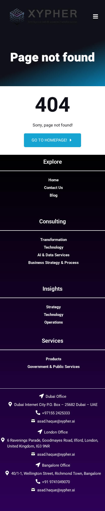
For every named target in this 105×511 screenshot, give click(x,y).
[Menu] (95, 16)
